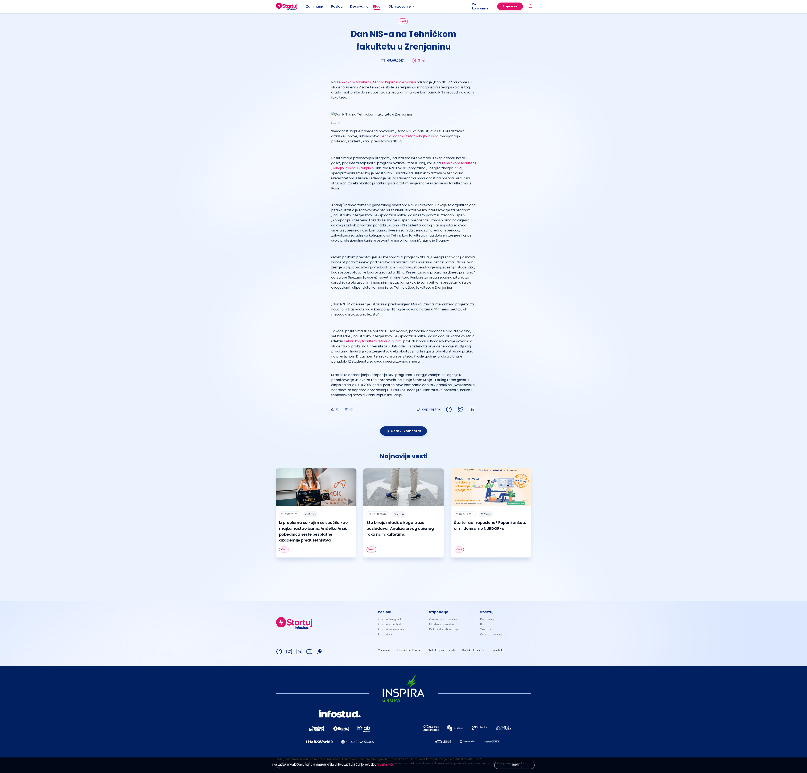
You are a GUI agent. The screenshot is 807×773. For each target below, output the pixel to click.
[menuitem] (318, 6)
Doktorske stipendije (444, 629)
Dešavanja (488, 619)
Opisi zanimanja (492, 634)
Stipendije (438, 612)
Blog (377, 6)
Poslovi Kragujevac (391, 629)
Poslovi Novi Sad (389, 624)
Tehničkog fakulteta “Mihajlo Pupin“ (409, 136)
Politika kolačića (473, 650)
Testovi (485, 629)
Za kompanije (480, 6)
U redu (514, 765)
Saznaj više (386, 764)
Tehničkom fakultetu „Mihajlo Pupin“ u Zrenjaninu (376, 82)
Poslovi (337, 6)
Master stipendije (441, 624)
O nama (384, 650)
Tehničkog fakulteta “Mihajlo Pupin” (373, 341)
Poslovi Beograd (389, 619)
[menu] (389, 6)
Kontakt (498, 650)
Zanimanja (315, 6)
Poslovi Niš (385, 634)
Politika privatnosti (442, 650)
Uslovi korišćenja (409, 650)
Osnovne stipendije (443, 619)
